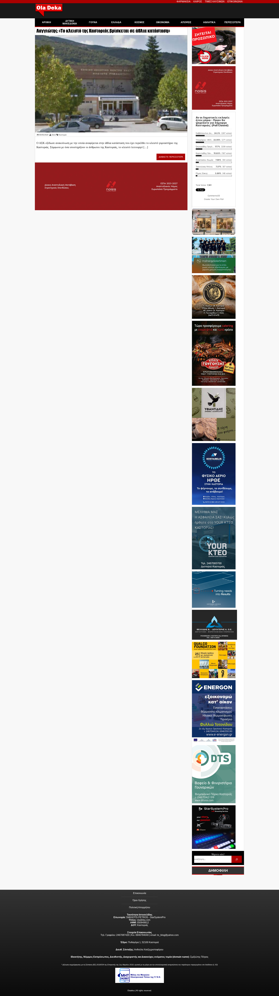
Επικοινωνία (139, 893)
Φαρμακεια (184, 1)
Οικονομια (162, 22)
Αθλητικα (209, 22)
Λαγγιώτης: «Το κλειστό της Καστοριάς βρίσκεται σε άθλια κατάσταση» (103, 31)
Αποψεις (186, 22)
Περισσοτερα (232, 22)
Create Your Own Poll (213, 199)
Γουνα (93, 22)
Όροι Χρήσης (139, 900)
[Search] (236, 859)
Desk (54, 135)
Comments (214, 195)
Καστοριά (63, 135)
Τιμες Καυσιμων (215, 1)
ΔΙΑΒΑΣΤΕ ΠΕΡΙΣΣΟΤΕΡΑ (171, 157)
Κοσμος (139, 22)
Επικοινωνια (235, 1)
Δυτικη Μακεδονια (69, 22)
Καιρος (197, 1)
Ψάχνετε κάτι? (218, 854)
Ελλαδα (116, 22)
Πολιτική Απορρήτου (139, 907)
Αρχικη (46, 22)
